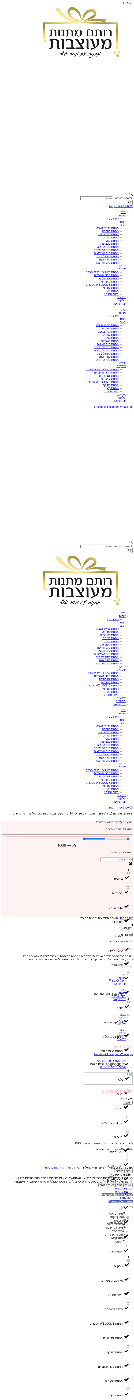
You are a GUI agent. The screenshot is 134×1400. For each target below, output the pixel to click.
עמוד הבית (126, 918)
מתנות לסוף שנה (109, 259)
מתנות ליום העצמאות (106, 253)
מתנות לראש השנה (107, 228)
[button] (121, 1201)
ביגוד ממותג (111, 294)
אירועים (121, 297)
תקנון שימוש (118, 980)
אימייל (129, 1098)
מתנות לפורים (110, 237)
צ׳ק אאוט (120, 1194)
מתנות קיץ (113, 291)
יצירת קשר (119, 303)
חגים (123, 224)
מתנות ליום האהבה (107, 262)
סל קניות (121, 300)
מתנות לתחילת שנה (107, 256)
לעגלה (129, 1194)
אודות (122, 215)
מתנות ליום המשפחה (106, 250)
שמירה (128, 1185)
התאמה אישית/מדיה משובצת (32, 1181)
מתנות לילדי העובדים (106, 275)
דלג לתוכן (127, 2)
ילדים (122, 265)
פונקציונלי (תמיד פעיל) (116, 1181)
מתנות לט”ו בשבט (108, 234)
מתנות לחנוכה (110, 231)
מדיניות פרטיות (54, 1167)
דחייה (119, 1185)
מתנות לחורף (111, 287)
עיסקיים (121, 268)
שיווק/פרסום (60, 1181)
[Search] (130, 202)
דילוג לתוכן (126, 1197)
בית (123, 212)
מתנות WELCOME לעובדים (102, 284)
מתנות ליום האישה (108, 246)
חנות (123, 221)
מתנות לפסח (111, 240)
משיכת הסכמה (107, 1185)
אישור (128, 1171)
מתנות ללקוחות (110, 281)
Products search (123, 198)
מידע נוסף (113, 218)
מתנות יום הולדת (109, 278)
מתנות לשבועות (109, 243)
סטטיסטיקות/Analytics (85, 1181)
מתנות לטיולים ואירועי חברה (102, 272)
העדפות (119, 1171)
